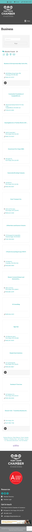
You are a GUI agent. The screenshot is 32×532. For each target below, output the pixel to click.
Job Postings (21, 439)
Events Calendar (25, 437)
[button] (3, 51)
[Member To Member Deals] (5, 83)
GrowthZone (20, 530)
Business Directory (8, 437)
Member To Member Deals (10, 439)
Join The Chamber (23, 440)
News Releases (16, 437)
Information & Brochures (12, 440)
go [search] (16, 43)
